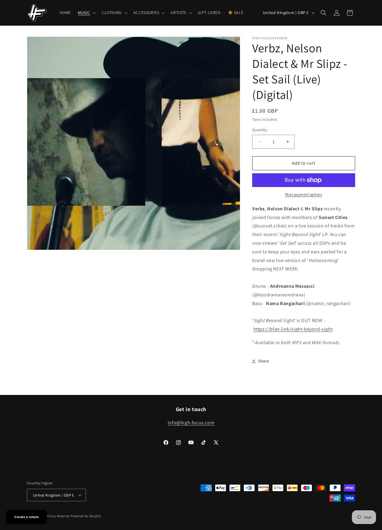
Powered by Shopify (85, 516)
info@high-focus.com (191, 422)
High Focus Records (54, 516)
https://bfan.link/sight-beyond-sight (293, 329)
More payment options (303, 194)
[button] (86, 12)
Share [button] (263, 361)
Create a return (26, 517)
